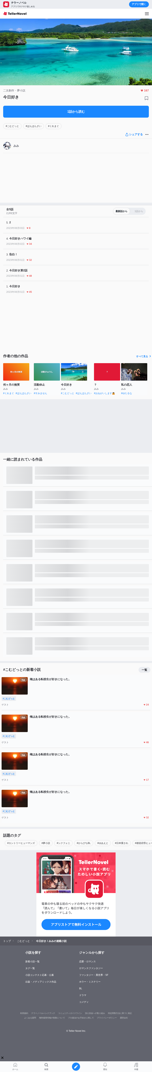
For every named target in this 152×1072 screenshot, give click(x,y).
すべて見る (142, 356)
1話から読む (76, 111)
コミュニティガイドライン (70, 1013)
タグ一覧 (30, 968)
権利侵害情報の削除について (52, 1018)
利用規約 (24, 1013)
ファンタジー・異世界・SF (93, 975)
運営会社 (124, 1018)
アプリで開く (139, 4)
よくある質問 (30, 1018)
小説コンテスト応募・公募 (39, 975)
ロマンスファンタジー (91, 968)
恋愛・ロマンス (87, 961)
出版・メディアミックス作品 (40, 981)
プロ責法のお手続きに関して (81, 1018)
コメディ (84, 1002)
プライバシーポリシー (107, 1018)
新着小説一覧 (32, 961)
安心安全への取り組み (95, 1013)
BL (80, 988)
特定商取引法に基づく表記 (120, 1013)
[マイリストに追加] (146, 98)
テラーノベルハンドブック (43, 1013)
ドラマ (82, 995)
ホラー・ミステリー (90, 981)
